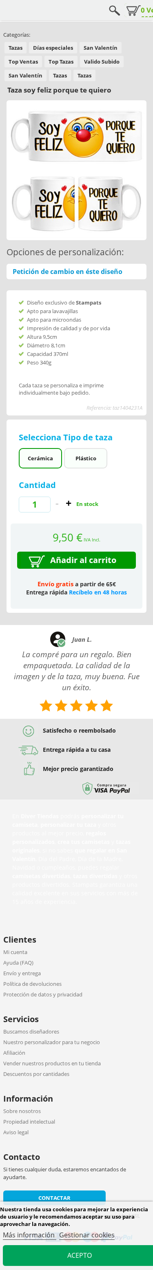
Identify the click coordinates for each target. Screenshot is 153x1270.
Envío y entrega (22, 973)
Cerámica (40, 458)
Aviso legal (16, 1132)
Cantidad (37, 484)
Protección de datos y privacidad (42, 994)
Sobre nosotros (22, 1111)
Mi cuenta (15, 952)
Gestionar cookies (87, 1234)
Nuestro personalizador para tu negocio (51, 1042)
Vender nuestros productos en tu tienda (52, 1063)
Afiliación (14, 1052)
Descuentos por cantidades (36, 1074)
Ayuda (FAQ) (18, 962)
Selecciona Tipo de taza (67, 437)
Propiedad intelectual (29, 1121)
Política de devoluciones (32, 983)
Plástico (85, 458)
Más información (29, 1234)
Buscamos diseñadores (31, 1031)
